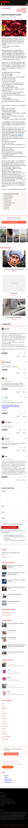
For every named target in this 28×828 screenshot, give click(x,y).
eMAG (3, 554)
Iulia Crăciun (4, 713)
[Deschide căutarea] (4, 4)
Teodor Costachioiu (6, 736)
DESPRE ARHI (3, 797)
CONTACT (2, 805)
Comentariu (4, 491)
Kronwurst (4, 718)
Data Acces (22, 826)
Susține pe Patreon (13, 222)
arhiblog (4, 1)
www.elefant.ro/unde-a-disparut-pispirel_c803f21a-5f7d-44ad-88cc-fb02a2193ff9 (11, 406)
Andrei (3, 705)
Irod (3, 711)
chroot (26, 824)
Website (3, 518)
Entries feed (7, 779)
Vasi (3, 741)
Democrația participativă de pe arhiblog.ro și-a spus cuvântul (21, 10)
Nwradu (3, 728)
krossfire (4, 721)
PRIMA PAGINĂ (3, 795)
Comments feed (8, 780)
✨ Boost (23, 356)
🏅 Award (18, 356)
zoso (3, 703)
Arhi (3, 17)
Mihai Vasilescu (5, 738)
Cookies (17, 826)
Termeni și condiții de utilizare (6, 799)
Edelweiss (4, 708)
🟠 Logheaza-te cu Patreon (11, 753)
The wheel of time (6, 8)
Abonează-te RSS (8, 766)
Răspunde (5, 353)
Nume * (3, 506)
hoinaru (3, 716)
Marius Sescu (5, 726)
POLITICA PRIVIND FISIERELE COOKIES (8, 803)
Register (7, 775)
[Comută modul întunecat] (2, 4)
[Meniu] (27, 4)
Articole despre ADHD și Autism (8, 612)
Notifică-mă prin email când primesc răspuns (13, 524)
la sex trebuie (18, 135)
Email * (2, 512)
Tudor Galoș (4, 733)
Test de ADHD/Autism (6, 614)
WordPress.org (8, 782)
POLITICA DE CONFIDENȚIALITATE (7, 801)
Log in (6, 777)
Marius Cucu (4, 723)
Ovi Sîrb (3, 731)
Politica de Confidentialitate (9, 826)
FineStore (4, 557)
